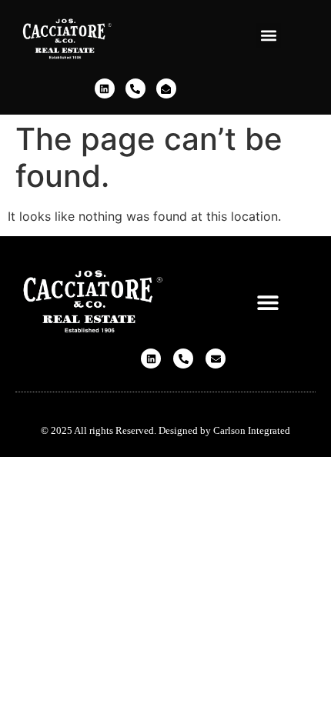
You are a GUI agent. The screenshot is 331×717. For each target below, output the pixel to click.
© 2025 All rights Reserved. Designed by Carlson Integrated (165, 430)
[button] (268, 35)
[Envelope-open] (166, 88)
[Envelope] (216, 358)
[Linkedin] (105, 88)
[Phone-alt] (135, 88)
